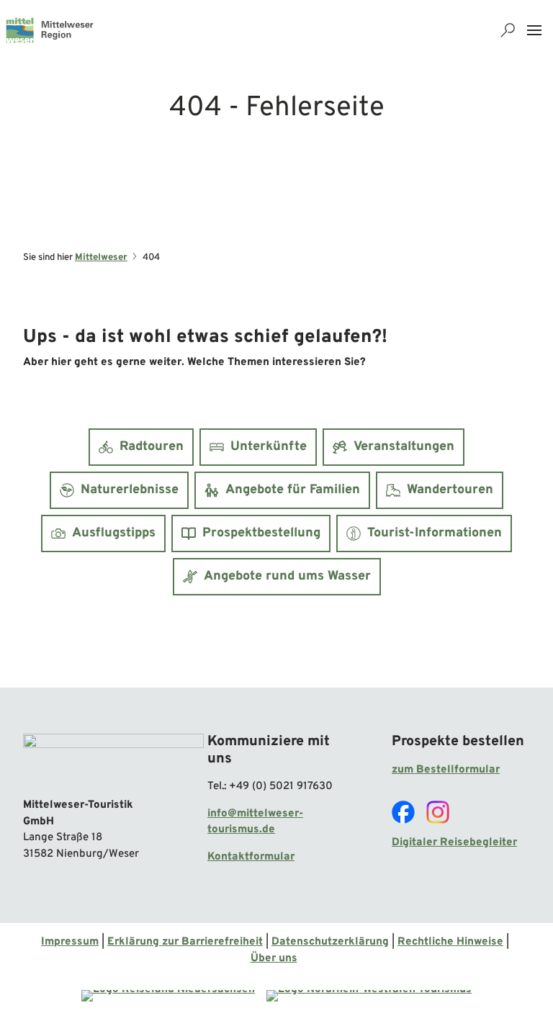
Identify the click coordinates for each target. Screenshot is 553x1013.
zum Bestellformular (446, 770)
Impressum (70, 942)
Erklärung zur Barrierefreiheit (185, 942)
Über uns (274, 958)
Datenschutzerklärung (330, 942)
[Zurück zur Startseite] (50, 30)
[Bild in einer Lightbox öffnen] (113, 760)
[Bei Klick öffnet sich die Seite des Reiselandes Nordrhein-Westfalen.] (369, 995)
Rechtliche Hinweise (450, 942)
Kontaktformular (251, 857)
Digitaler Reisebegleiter (454, 843)
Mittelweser (101, 257)
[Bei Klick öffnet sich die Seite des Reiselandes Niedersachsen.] (168, 995)
